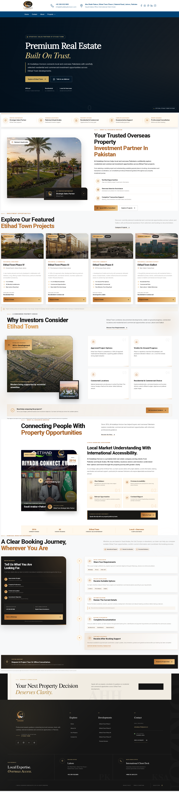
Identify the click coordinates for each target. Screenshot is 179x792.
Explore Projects (126, 208)
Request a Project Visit (162, 661)
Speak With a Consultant (107, 208)
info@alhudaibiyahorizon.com (66, 7)
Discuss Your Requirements (115, 327)
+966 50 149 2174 (131, 774)
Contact (34, 14)
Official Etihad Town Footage (164, 108)
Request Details (9, 299)
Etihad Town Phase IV (105, 737)
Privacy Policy (127, 785)
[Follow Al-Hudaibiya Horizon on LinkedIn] (29, 742)
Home (27, 14)
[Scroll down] (89, 108)
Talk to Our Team (146, 515)
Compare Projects (121, 227)
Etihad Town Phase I (104, 724)
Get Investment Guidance (155, 410)
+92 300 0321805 (62, 4)
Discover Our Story (106, 434)
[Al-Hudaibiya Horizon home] (29, 716)
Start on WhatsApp (11, 617)
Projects (50, 14)
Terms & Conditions (139, 785)
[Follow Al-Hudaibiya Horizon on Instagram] (23, 742)
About (42, 14)
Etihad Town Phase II (105, 728)
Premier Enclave (103, 741)
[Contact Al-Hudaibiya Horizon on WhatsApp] (34, 742)
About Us (73, 728)
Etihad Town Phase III (105, 732)
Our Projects (74, 732)
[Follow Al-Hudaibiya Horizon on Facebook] (18, 742)
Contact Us (74, 737)
